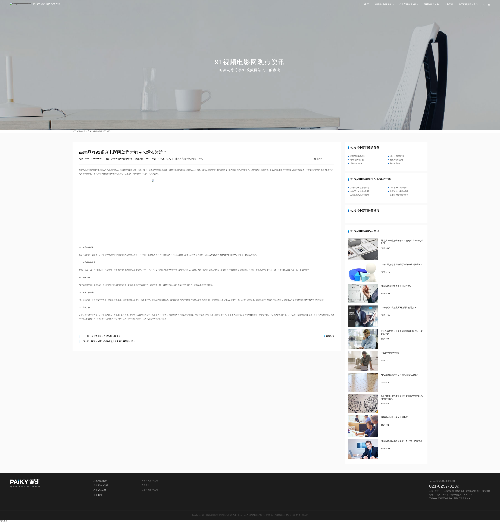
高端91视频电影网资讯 (97, 131)
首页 (74, 131)
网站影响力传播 (431, 4)
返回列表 (330, 336)
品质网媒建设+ (100, 481)
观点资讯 (82, 131)
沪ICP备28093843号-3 (292, 515)
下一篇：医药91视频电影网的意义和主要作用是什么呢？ (109, 341)
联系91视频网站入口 (150, 490)
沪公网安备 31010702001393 (273, 515)
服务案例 (449, 4)
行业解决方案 (99, 490)
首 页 (366, 4)
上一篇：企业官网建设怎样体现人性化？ (101, 336)
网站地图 (305, 515)
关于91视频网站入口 (468, 4)
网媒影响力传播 (100, 485)
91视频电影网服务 (383, 4)
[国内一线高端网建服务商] (20, 4)
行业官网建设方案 (407, 4)
